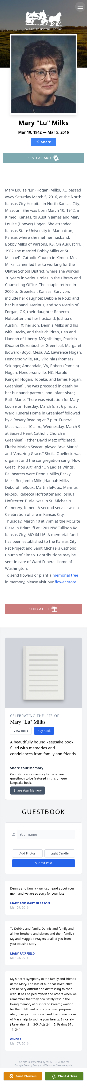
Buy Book (44, 731)
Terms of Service (55, 1065)
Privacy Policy (31, 1065)
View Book (21, 731)
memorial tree (65, 575)
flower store (65, 581)
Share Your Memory (28, 790)
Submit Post (43, 863)
